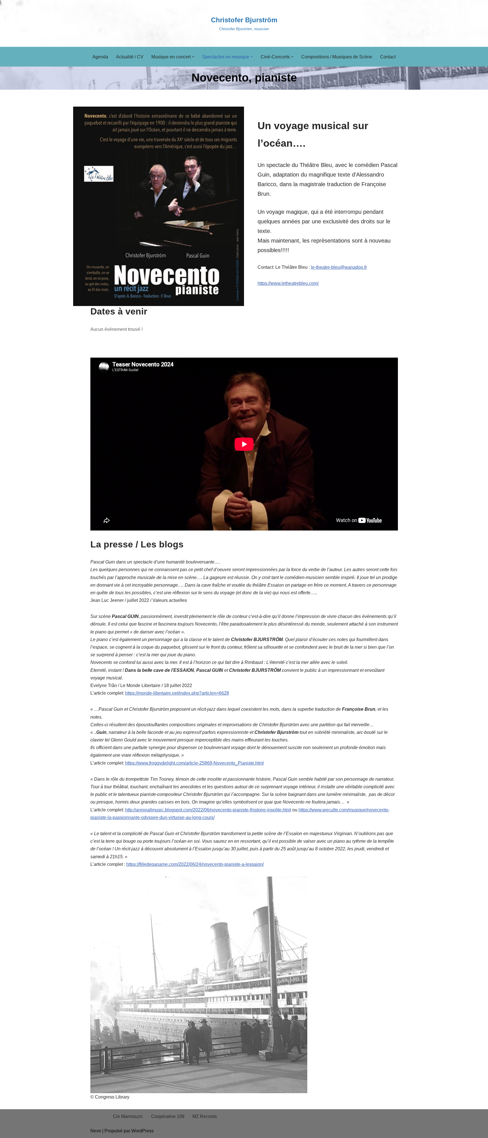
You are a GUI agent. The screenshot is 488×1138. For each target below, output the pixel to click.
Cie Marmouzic (128, 1116)
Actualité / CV (129, 56)
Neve (95, 1130)
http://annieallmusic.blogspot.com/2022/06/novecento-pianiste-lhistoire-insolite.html (208, 809)
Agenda (100, 56)
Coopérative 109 (167, 1116)
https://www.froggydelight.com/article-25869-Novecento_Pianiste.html (194, 763)
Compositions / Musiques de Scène (336, 56)
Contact (388, 56)
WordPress (142, 1130)
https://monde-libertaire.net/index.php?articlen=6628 (177, 693)
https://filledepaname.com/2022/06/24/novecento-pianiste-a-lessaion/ (195, 864)
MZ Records (204, 1116)
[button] (193, 57)
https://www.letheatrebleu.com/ (288, 283)
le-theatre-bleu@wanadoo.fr (339, 267)
